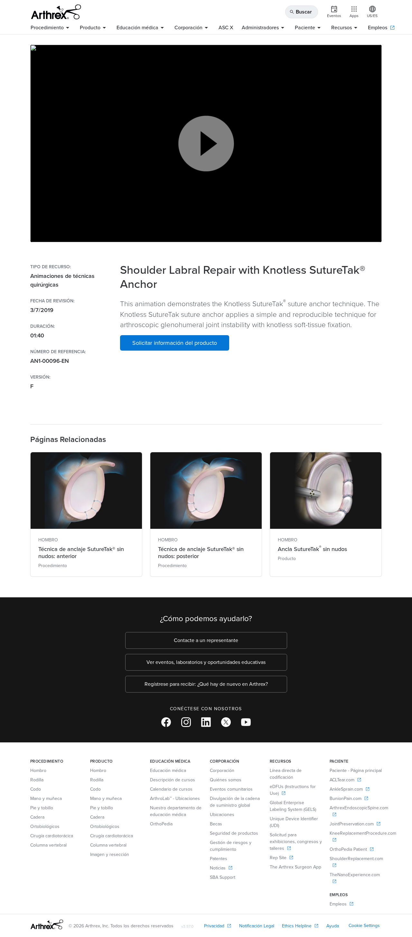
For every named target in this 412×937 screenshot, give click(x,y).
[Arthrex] (56, 12)
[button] (174, 343)
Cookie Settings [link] (364, 925)
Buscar (300, 11)
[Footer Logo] (46, 924)
